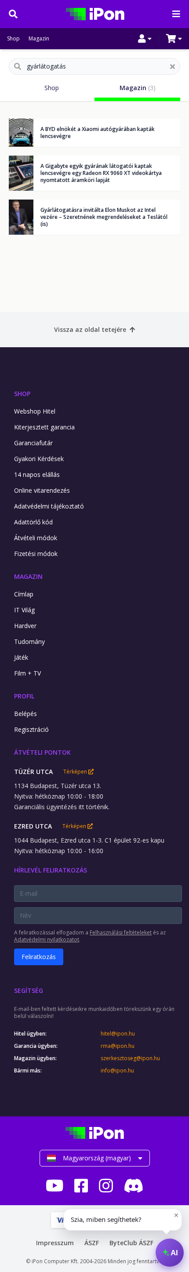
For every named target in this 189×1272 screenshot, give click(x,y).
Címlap (23, 594)
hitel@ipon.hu (118, 1033)
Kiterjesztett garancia (44, 427)
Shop (13, 38)
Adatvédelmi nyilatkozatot (46, 939)
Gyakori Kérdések (39, 458)
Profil (24, 696)
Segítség (28, 990)
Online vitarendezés (42, 490)
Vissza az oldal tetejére (90, 329)
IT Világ (24, 610)
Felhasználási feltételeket (121, 932)
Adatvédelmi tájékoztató (49, 506)
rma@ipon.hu (117, 1046)
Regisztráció (31, 729)
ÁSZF (91, 1243)
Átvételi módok (35, 538)
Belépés (25, 713)
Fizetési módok (36, 553)
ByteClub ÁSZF (131, 1243)
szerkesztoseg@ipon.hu (130, 1058)
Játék (21, 657)
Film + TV (27, 673)
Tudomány (29, 641)
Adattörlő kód (33, 522)
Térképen (75, 771)
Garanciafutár (33, 443)
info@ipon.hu (117, 1070)
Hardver (25, 625)
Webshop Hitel (34, 411)
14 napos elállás (37, 474)
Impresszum (55, 1243)
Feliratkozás (39, 956)
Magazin (39, 38)
